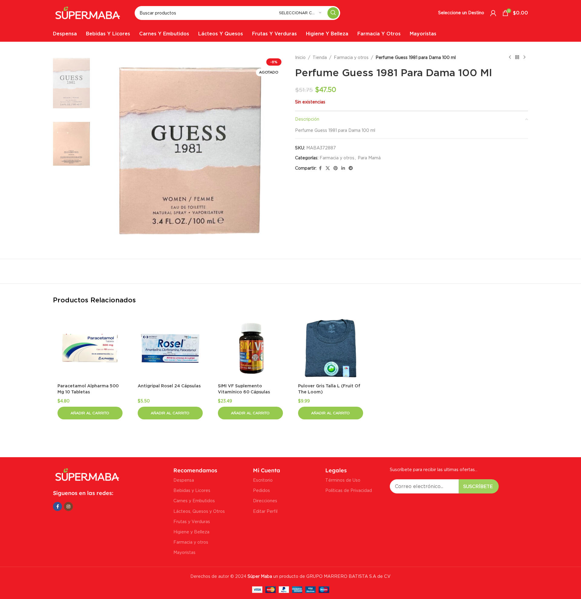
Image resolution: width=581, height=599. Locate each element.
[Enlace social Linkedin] (343, 168)
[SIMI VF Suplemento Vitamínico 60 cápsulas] (250, 348)
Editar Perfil (265, 511)
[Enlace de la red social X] (328, 168)
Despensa (183, 480)
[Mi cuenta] (493, 13)
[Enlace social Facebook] (320, 168)
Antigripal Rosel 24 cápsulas (169, 386)
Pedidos (261, 490)
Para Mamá (369, 157)
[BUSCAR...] (333, 13)
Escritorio (263, 480)
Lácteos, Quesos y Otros (199, 511)
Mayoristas (184, 552)
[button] (90, 413)
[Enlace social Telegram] (351, 168)
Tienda (320, 57)
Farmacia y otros (351, 57)
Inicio (300, 57)
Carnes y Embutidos (194, 500)
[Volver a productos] (517, 57)
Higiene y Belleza (191, 531)
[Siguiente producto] (524, 57)
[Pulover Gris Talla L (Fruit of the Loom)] (330, 348)
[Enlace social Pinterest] (336, 168)
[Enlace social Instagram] (68, 506)
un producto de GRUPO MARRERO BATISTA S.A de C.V (318, 576)
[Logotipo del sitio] (88, 12)
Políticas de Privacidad (348, 490)
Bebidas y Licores (191, 490)
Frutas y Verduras (191, 521)
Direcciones (265, 500)
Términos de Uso (342, 480)
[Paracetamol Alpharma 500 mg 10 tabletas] (90, 348)
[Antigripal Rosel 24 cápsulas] (170, 348)
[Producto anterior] (510, 57)
